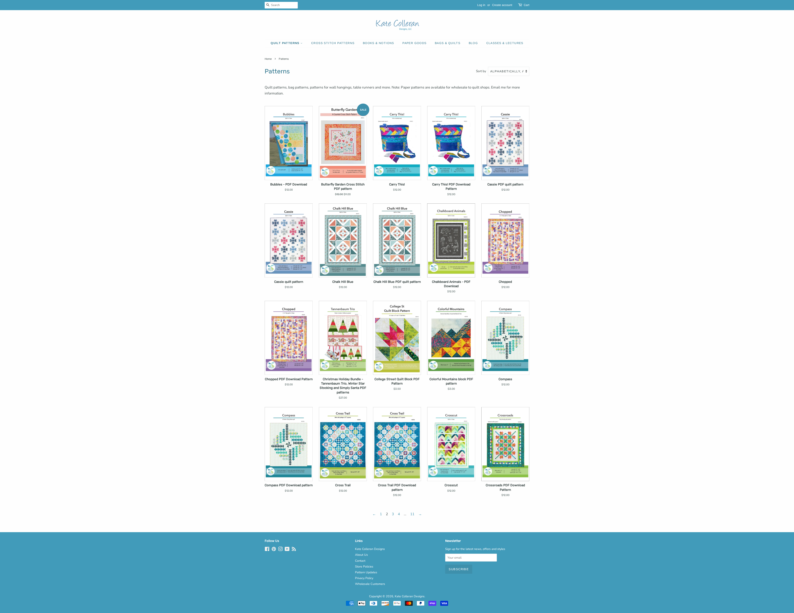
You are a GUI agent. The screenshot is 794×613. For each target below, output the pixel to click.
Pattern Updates (366, 572)
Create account (502, 5)
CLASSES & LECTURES (504, 43)
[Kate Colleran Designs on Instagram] (280, 550)
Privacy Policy (364, 578)
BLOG (473, 43)
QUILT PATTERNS (285, 43)
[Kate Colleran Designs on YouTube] (287, 550)
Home (268, 58)
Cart (526, 5)
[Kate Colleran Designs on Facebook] (267, 550)
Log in (481, 5)
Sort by (481, 71)
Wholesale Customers (370, 584)
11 (412, 514)
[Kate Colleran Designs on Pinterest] (273, 550)
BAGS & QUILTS (447, 43)
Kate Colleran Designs (370, 549)
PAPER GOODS (414, 43)
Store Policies (364, 566)
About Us (361, 555)
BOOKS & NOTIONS (378, 43)
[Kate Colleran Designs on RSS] (294, 550)
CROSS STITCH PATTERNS (332, 43)
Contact (360, 561)
